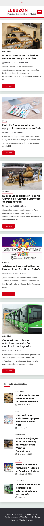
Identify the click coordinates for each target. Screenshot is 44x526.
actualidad (6, 51)
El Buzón (17, 10)
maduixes (24, 63)
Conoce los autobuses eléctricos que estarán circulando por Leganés (16, 343)
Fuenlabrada (7, 192)
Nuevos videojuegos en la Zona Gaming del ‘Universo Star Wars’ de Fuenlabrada (21, 198)
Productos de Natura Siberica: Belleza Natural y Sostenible (20, 57)
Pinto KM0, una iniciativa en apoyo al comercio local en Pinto (22, 127)
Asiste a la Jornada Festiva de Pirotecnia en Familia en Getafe (21, 268)
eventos (5, 262)
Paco (21, 132)
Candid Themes (26, 520)
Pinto (4, 121)
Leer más (8, 86)
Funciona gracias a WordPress (17, 517)
